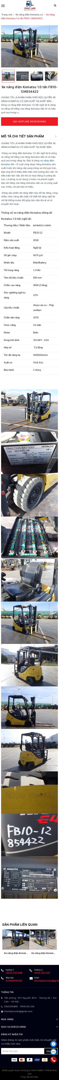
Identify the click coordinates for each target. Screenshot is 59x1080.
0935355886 (11, 1006)
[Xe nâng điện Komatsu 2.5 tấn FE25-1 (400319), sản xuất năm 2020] (43, 939)
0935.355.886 (14, 972)
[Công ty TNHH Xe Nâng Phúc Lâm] (30, 5)
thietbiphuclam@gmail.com (18, 1011)
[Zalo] (53, 1052)
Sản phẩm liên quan (20, 924)
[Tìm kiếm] (55, 5)
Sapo (36, 1077)
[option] (29, 46)
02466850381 (14, 980)
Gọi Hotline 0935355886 (29, 121)
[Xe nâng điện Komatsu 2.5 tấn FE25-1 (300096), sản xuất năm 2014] (15, 939)
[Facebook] (53, 1044)
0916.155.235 (42, 972)
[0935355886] (53, 1059)
